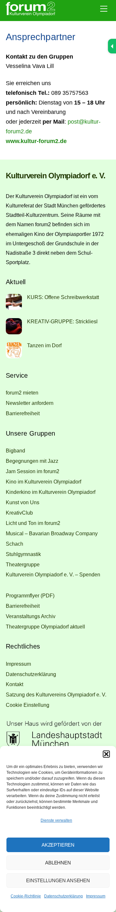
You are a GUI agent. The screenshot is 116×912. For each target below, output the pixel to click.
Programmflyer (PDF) (30, 595)
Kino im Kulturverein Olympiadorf (43, 481)
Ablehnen (58, 862)
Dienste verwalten (56, 820)
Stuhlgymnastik (23, 554)
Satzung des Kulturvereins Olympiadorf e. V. (56, 694)
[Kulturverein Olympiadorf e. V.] (30, 14)
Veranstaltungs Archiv (30, 616)
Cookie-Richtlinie (26, 896)
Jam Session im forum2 (32, 471)
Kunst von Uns (22, 502)
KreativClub (19, 513)
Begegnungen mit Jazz (32, 461)
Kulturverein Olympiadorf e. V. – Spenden (53, 574)
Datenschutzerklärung (63, 896)
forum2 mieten (22, 392)
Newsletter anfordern (29, 403)
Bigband (15, 450)
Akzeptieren (58, 845)
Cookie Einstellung (27, 705)
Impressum (95, 896)
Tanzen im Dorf (44, 345)
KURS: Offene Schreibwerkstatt (63, 297)
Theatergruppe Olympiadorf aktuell (45, 626)
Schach (14, 544)
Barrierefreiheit (23, 413)
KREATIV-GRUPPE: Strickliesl (62, 321)
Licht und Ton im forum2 (33, 523)
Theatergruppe (23, 564)
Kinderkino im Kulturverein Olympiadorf (50, 492)
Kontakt (14, 684)
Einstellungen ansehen (58, 880)
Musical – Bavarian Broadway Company (52, 533)
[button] (106, 754)
